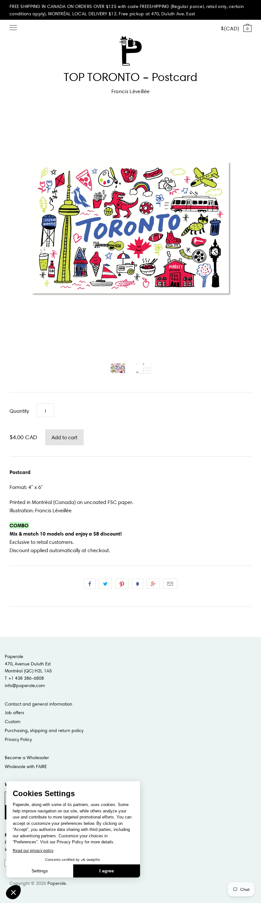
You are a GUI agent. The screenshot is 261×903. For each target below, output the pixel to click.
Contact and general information (38, 704)
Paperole (56, 883)
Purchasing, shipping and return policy (44, 730)
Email (170, 584)
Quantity (19, 411)
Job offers (14, 712)
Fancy (137, 584)
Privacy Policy (18, 739)
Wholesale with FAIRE (26, 766)
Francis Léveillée (130, 91)
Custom (12, 721)
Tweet (105, 584)
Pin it (122, 584)
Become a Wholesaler (27, 757)
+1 (153, 584)
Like (89, 584)
